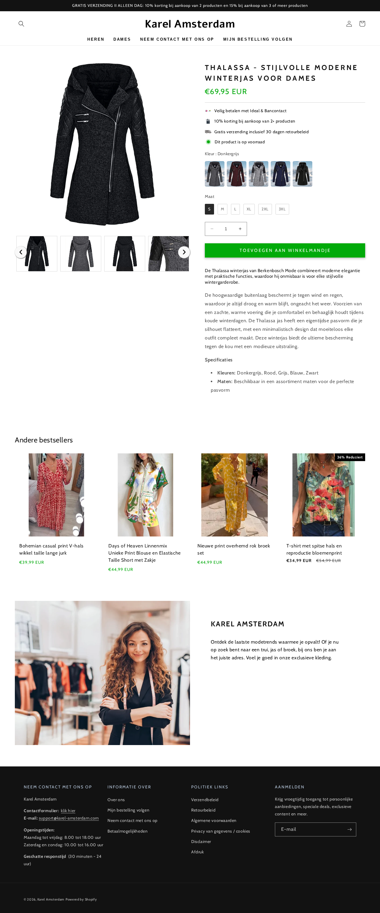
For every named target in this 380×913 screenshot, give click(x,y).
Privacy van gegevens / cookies (220, 831)
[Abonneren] (349, 829)
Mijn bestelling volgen (128, 810)
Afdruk (197, 852)
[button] (21, 23)
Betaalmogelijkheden (127, 831)
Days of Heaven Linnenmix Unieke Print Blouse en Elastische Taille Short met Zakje (144, 553)
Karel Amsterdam (51, 899)
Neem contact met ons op (132, 820)
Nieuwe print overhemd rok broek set (233, 549)
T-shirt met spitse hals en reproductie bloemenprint (314, 549)
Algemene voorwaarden (214, 820)
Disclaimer (201, 841)
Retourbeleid (203, 810)
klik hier (68, 810)
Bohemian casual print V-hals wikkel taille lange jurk (51, 549)
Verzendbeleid (205, 799)
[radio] (214, 174)
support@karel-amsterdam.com (69, 818)
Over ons (116, 799)
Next (184, 252)
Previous (21, 252)
